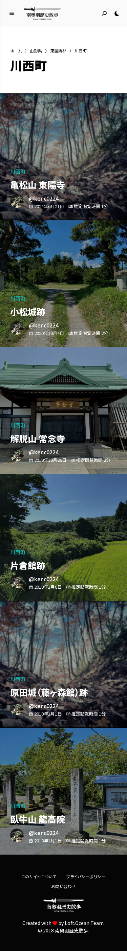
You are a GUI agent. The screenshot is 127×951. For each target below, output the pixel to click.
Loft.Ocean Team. (85, 923)
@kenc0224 (44, 198)
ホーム (16, 50)
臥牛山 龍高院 (37, 819)
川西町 (17, 171)
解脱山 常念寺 (37, 438)
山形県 (36, 50)
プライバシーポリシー (85, 876)
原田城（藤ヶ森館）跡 (49, 692)
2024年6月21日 (49, 206)
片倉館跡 (27, 565)
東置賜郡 (58, 50)
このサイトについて (39, 876)
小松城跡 (27, 311)
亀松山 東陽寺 (37, 184)
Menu (11, 13)
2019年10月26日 (50, 460)
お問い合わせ (63, 886)
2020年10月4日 (49, 333)
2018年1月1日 (48, 713)
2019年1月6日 (48, 587)
